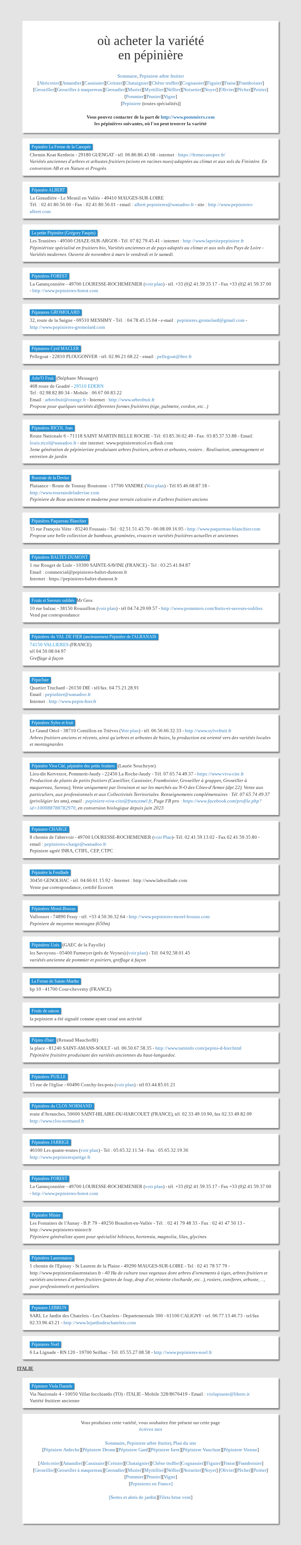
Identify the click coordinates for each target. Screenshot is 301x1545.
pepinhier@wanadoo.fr (68, 694)
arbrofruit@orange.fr (65, 399)
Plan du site (184, 1443)
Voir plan (155, 485)
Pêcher (243, 89)
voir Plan (163, 837)
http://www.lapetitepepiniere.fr (213, 240)
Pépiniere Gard (133, 1449)
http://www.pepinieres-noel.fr (183, 1352)
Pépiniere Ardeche (62, 1449)
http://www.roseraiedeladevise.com (64, 492)
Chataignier (137, 83)
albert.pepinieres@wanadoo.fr (164, 204)
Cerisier (114, 83)
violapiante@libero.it (228, 1394)
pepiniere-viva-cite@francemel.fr (119, 801)
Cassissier (94, 83)
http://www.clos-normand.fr (57, 1121)
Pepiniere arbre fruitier (161, 76)
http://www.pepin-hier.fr (72, 701)
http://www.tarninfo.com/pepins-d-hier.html (198, 1048)
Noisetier (192, 89)
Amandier (71, 83)
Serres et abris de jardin (133, 1497)
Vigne (169, 96)
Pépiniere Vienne (240, 1449)
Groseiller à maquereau (79, 89)
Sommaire (127, 76)
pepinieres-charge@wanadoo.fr (75, 844)
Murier (134, 89)
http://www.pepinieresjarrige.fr (60, 1157)
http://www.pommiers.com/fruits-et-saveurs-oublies (211, 608)
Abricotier (49, 83)
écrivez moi (150, 1429)
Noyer (210, 89)
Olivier (227, 89)
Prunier (153, 96)
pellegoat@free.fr (174, 356)
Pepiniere (131, 103)
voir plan (154, 284)
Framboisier (250, 83)
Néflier (173, 89)
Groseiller (44, 89)
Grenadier (115, 89)
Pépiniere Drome (99, 1449)
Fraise (230, 83)
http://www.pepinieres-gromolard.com (67, 327)
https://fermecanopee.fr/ (201, 154)
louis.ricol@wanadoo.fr (53, 443)
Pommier (135, 96)
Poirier (259, 89)
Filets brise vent (175, 1497)
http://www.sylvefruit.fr (208, 730)
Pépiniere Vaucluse (202, 1449)
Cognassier (193, 83)
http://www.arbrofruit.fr (132, 399)
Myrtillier (154, 89)
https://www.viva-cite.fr (220, 774)
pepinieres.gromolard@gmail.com (210, 320)
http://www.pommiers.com (188, 117)
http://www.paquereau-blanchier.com (223, 529)
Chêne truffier (165, 83)
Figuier (214, 83)
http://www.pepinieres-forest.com (65, 290)
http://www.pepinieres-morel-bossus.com (169, 916)
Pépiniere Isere (165, 1449)
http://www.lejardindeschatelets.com (100, 1322)
